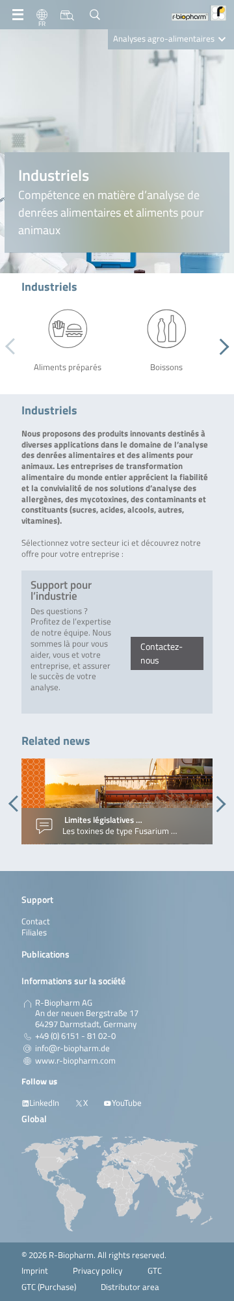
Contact (35, 921)
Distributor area (130, 1287)
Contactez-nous (161, 653)
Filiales (34, 932)
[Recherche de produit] (67, 15)
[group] (117, 801)
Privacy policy (97, 1271)
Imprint (34, 1271)
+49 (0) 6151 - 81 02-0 (75, 1036)
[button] (220, 346)
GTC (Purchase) (48, 1287)
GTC (155, 1271)
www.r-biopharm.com (75, 1061)
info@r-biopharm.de (72, 1048)
